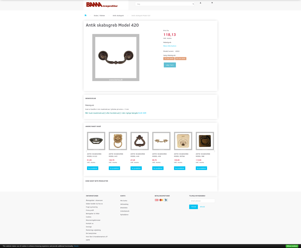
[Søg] (193, 4)
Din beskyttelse (91, 233)
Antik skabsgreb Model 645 (116, 155)
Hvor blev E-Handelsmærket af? (97, 237)
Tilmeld (193, 207)
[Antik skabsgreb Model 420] (116, 57)
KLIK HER (142, 113)
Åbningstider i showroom (94, 200)
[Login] (202, 2)
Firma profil (90, 210)
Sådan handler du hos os (94, 204)
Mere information (169, 46)
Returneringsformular (93, 220)
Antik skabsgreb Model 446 (138, 155)
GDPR (88, 240)
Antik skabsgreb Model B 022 (94, 155)
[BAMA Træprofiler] (105, 4)
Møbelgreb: (169, 55)
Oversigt (89, 227)
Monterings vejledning (93, 230)
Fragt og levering (91, 207)
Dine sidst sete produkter (96, 181)
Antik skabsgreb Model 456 (159, 155)
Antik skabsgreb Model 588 (203, 155)
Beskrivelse (90, 98)
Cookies (88, 217)
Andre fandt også (93, 126)
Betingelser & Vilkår (92, 213)
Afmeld (202, 207)
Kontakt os (89, 223)
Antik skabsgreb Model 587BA (181, 155)
